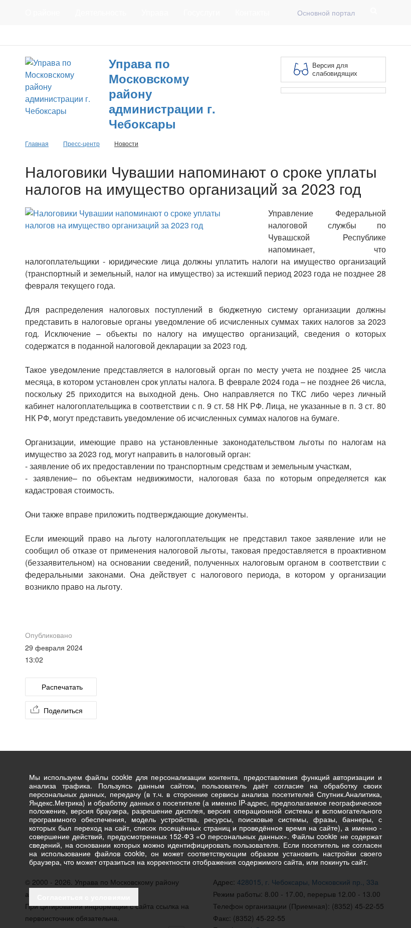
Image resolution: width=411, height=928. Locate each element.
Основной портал (326, 13)
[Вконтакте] (364, 35)
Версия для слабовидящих (334, 69)
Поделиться (63, 710)
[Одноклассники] (380, 35)
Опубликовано (48, 635)
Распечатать (62, 687)
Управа (154, 12)
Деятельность (100, 12)
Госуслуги (201, 12)
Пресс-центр (46, 35)
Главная (146, 35)
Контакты (252, 12)
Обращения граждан (209, 35)
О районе (42, 12)
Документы (100, 35)
